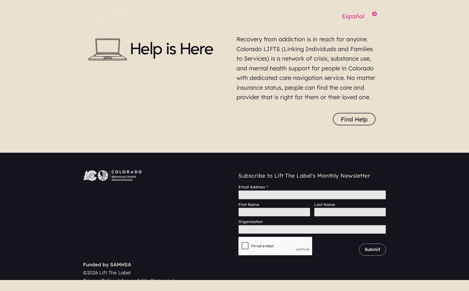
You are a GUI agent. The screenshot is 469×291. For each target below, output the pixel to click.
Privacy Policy (99, 281)
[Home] (109, 14)
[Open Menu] (387, 15)
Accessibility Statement (147, 281)
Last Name (324, 204)
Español (353, 16)
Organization (250, 221)
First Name (248, 204)
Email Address (253, 187)
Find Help (354, 119)
